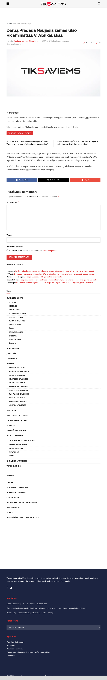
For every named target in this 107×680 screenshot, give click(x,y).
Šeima (11, 328)
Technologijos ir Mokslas (20, 440)
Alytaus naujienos (17, 368)
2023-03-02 (46, 41)
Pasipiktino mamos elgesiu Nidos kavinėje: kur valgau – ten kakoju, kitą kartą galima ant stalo (58, 280)
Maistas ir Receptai (17, 313)
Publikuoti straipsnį (15, 642)
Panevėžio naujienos (18, 390)
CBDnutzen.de (13, 497)
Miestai (10, 363)
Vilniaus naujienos (17, 405)
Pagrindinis (11, 24)
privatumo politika (50, 251)
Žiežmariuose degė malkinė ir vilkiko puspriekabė (27, 604)
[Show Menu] (8, 3)
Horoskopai (13, 349)
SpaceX (12, 456)
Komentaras (13, 202)
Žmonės (12, 343)
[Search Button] (99, 3)
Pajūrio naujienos (17, 383)
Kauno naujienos (17, 375)
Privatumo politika (15, 247)
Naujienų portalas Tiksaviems (26, 41)
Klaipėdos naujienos (18, 379)
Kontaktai (11, 656)
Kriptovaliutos (16, 448)
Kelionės (13, 306)
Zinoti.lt (10, 482)
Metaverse (14, 452)
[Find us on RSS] (11, 588)
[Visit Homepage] (53, 3)
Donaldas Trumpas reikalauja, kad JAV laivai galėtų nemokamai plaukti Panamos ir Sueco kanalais (54, 274)
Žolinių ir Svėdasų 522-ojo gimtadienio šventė (43, 277)
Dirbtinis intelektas (18, 444)
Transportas (15, 340)
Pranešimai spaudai (16, 430)
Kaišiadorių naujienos (19, 372)
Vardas (10, 235)
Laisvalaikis (14, 310)
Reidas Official (13, 507)
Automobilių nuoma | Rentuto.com (22, 502)
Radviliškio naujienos (19, 394)
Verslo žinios (14, 466)
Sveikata (13, 336)
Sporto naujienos (16, 435)
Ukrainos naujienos (17, 461)
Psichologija (15, 325)
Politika (11, 425)
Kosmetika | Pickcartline (17, 487)
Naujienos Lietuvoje (24, 24)
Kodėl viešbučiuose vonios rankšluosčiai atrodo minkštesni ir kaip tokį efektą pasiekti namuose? (54, 271)
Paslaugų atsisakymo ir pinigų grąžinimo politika (28, 652)
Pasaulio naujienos (17, 420)
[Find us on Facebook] (7, 588)
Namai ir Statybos (17, 321)
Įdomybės (11, 354)
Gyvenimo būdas (15, 298)
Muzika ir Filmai (16, 317)
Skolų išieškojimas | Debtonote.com (22, 517)
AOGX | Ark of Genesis (16, 492)
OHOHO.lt (11, 512)
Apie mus (11, 645)
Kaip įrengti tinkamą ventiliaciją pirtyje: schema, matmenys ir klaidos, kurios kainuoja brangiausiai (46, 608)
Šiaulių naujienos (17, 398)
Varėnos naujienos (17, 401)
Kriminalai (12, 358)
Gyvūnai (12, 302)
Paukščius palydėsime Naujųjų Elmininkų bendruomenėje (30, 613)
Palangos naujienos (18, 386)
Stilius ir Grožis (16, 332)
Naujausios (12, 410)
